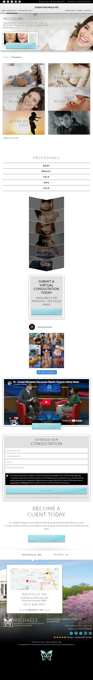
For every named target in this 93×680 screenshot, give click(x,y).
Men (46, 183)
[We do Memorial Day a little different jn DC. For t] (35, 350)
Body (46, 166)
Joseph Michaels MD (46, 7)
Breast (46, 171)
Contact (87, 10)
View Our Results (20, 46)
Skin (46, 188)
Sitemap (47, 642)
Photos (79, 10)
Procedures (11, 10)
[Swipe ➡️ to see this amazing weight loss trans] (58, 350)
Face (46, 177)
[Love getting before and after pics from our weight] (46, 339)
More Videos (46, 426)
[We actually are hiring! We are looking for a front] (35, 339)
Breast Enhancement (69, 75)
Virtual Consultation (46, 311)
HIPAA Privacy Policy (37, 642)
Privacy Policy (14, 483)
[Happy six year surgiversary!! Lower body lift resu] (46, 362)
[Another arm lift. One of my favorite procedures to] (35, 362)
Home (4, 10)
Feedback (54, 642)
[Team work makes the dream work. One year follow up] (58, 362)
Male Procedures (69, 122)
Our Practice (70, 10)
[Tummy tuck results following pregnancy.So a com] (46, 350)
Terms (58, 497)
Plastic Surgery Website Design (62, 619)
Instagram (16, 1)
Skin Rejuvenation (69, 99)
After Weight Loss (24, 10)
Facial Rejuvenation (23, 99)
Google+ (12, 1)
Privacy (52, 497)
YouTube (19, 1)
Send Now (46, 491)
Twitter (8, 1)
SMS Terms (25, 483)
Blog (59, 642)
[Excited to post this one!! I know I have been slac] (58, 339)
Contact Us (46, 538)
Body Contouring (23, 75)
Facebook (4, 1)
